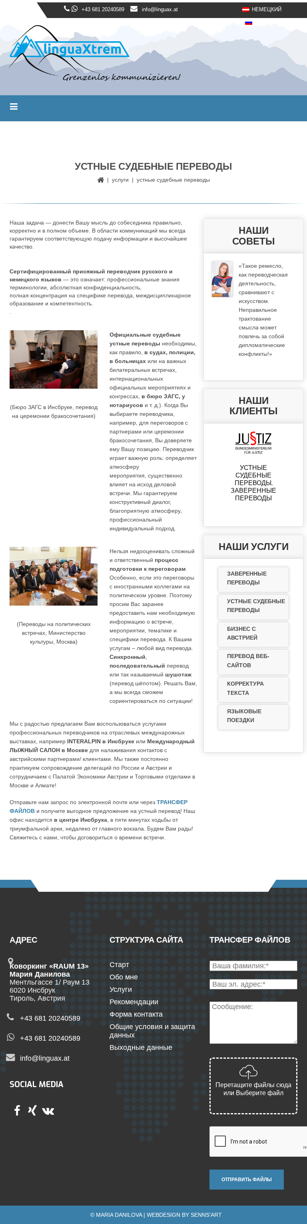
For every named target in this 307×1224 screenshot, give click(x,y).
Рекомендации (134, 1002)
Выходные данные (141, 1047)
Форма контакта (136, 1014)
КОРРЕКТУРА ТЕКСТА (245, 688)
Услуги (120, 180)
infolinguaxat (45, 1058)
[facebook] (17, 1111)
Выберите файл (259, 1093)
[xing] (32, 1111)
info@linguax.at (160, 9)
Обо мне (124, 977)
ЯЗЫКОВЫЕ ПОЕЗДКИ (244, 715)
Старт (119, 965)
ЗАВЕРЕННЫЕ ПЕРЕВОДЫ (247, 578)
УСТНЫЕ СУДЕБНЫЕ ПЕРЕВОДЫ (256, 605)
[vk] (47, 1111)
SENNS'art (206, 1215)
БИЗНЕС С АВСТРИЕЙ (242, 633)
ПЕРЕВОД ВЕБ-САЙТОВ (248, 660)
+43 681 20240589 (103, 9)
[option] (253, 467)
